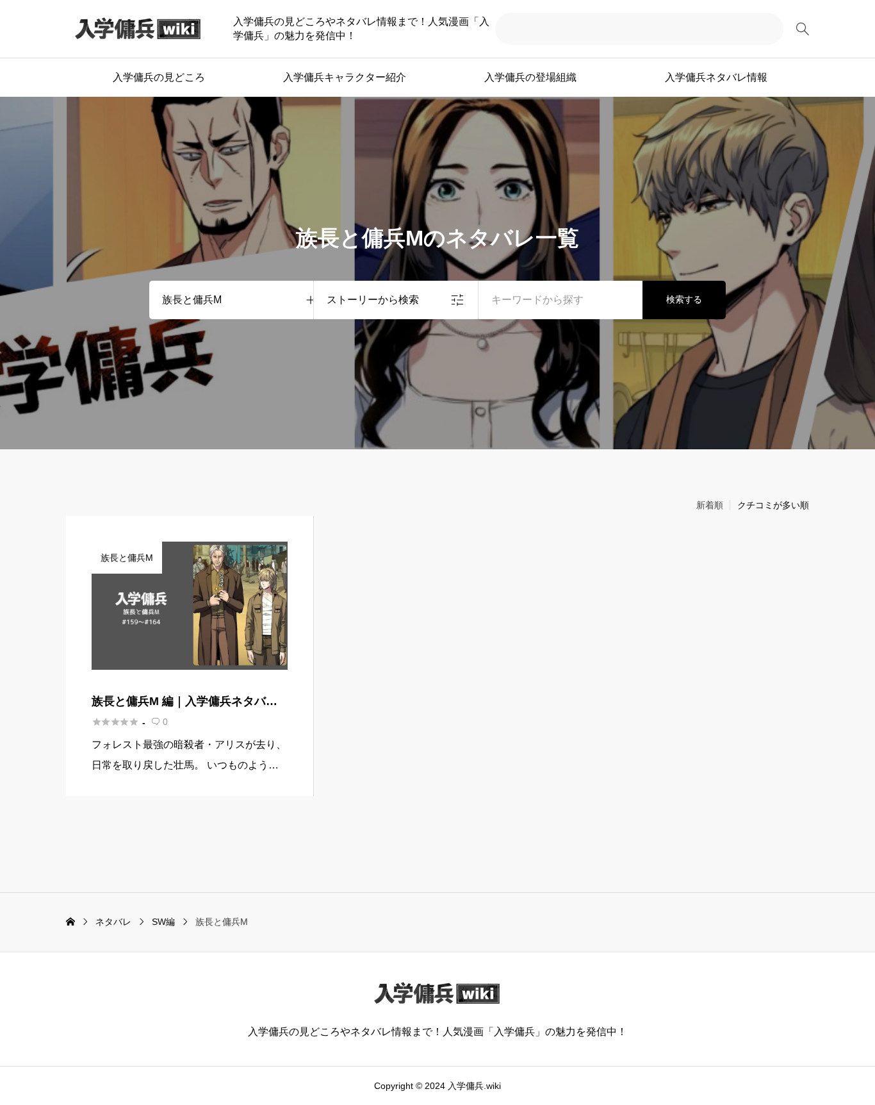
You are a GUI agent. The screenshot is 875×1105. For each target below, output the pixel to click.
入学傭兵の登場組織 (530, 77)
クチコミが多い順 (773, 505)
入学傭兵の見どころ (159, 77)
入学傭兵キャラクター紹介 (344, 77)
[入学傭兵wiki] (138, 29)
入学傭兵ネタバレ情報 (716, 77)
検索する (684, 299)
